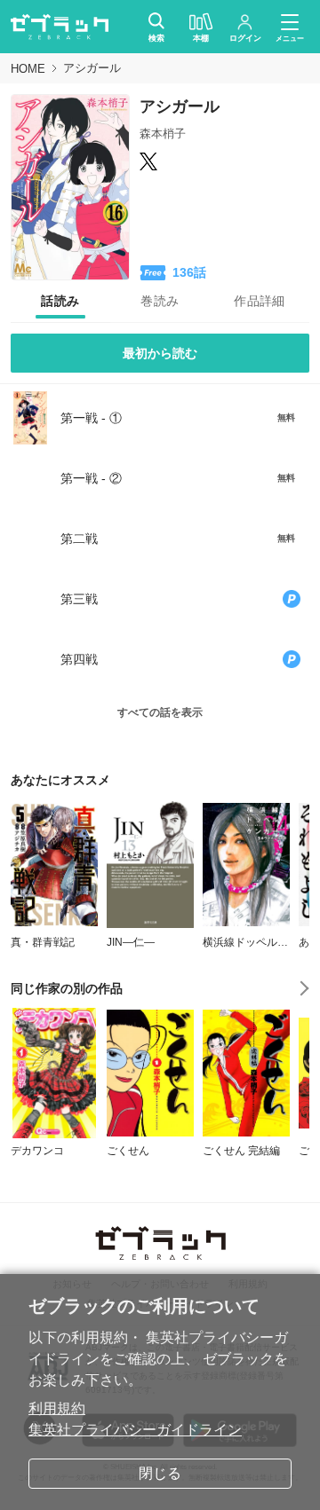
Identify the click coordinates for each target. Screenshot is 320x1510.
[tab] (60, 301)
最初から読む (160, 353)
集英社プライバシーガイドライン (135, 1429)
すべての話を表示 (160, 712)
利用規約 (56, 1408)
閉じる (160, 1473)
